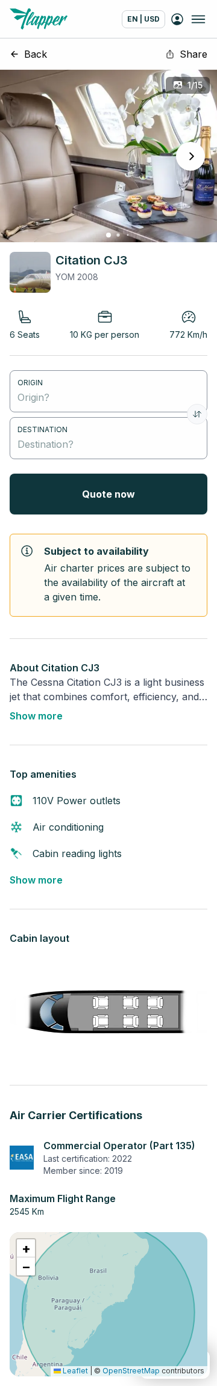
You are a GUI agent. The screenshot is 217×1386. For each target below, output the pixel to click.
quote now (108, 494)
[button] (26, 1248)
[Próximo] (190, 156)
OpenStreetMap (131, 1370)
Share (193, 54)
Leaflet (74, 1370)
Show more (36, 716)
